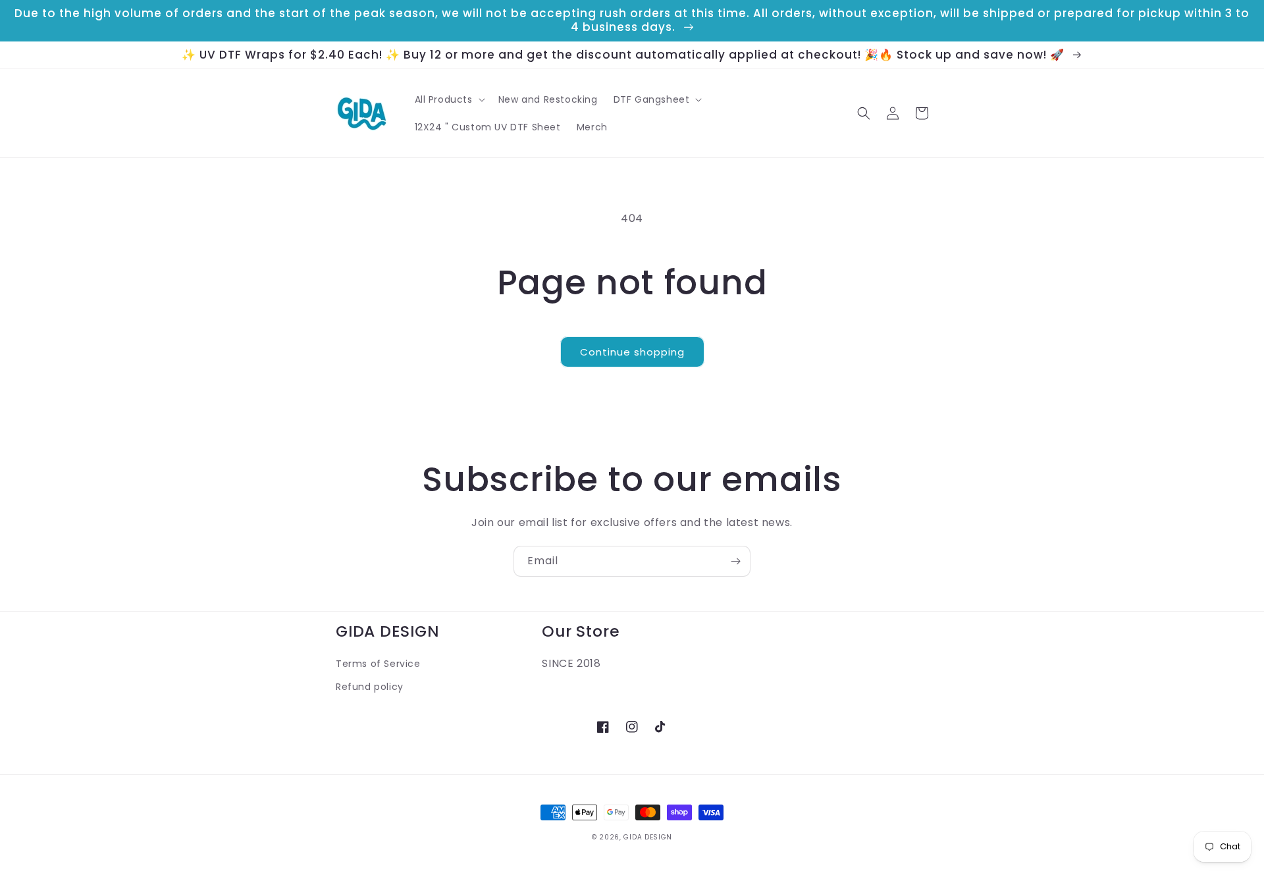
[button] (448, 99)
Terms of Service (378, 663)
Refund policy (370, 686)
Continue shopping (632, 352)
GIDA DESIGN (647, 837)
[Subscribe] (735, 561)
